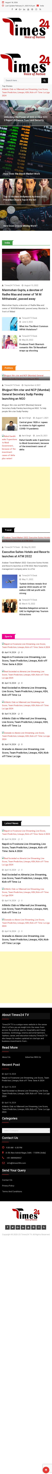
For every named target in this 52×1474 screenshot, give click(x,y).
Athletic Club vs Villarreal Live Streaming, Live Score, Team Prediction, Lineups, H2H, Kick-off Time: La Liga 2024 (26, 92)
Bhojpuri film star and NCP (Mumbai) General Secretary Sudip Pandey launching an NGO (26, 394)
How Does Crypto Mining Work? (20, 225)
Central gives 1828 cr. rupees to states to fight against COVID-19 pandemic (33, 425)
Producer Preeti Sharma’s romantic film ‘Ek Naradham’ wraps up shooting (33, 347)
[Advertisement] (26, 977)
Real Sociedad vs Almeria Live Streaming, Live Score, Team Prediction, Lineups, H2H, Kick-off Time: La (25, 691)
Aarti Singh (26, 418)
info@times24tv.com (16, 1163)
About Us (6, 1057)
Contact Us (7, 1180)
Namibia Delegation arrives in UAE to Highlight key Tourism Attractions (33, 611)
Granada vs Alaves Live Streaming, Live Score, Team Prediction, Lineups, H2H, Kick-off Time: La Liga (25, 753)
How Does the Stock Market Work (21, 173)
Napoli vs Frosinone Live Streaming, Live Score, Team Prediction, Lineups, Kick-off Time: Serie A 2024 (24, 661)
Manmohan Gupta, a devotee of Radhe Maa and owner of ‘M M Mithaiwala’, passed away (22, 294)
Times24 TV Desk (12, 285)
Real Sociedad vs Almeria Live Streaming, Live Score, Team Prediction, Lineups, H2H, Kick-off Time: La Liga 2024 (26, 1093)
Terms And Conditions (12, 1191)
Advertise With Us (33, 1057)
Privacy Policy (8, 1186)
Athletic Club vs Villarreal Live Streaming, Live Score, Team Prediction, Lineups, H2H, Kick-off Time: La (25, 722)
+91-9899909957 (14, 1158)
